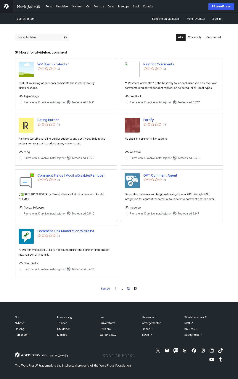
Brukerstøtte (107, 323)
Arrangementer (151, 323)
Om (17, 317)
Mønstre (62, 334)
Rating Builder (48, 120)
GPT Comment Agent (160, 175)
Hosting (19, 328)
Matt (188, 323)
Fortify (148, 120)
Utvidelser (63, 328)
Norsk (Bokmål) (59, 355)
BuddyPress (193, 334)
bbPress (191, 328)
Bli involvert (149, 317)
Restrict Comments (158, 64)
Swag (147, 334)
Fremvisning (64, 317)
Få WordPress (221, 6)
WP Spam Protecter (53, 64)
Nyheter (20, 323)
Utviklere (105, 328)
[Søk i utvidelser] (65, 37)
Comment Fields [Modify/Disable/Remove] (71, 175)
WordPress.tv (109, 334)
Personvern (22, 334)
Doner (147, 328)
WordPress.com (195, 317)
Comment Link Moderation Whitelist (65, 231)
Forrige (105, 288)
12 (128, 288)
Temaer (62, 323)
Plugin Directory (25, 18)
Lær (102, 317)
